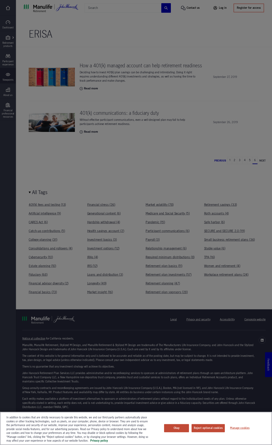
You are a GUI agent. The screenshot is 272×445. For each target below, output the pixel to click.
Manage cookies (239, 428)
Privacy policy (99, 440)
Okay (177, 428)
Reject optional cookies (208, 428)
